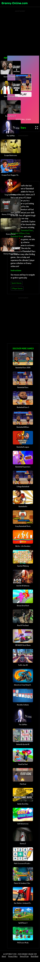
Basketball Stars (27, 230)
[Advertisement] (20, 33)
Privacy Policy (13, 956)
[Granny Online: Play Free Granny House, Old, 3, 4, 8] (14, 5)
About (4, 956)
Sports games (17, 283)
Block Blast (34, 956)
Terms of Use (24, 956)
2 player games (17, 288)
